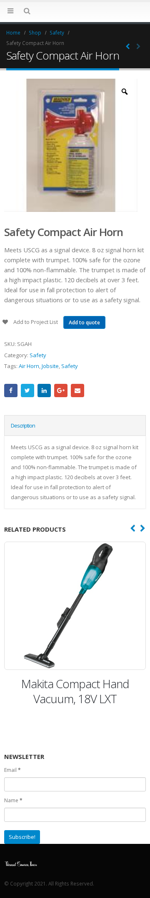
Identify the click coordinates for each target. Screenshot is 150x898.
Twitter (27, 390)
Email (77, 390)
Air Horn (29, 366)
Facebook (11, 390)
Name (13, 800)
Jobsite (50, 366)
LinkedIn (44, 390)
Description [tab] (23, 425)
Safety (38, 355)
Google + (61, 390)
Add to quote (84, 322)
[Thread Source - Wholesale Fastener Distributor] (75, 11)
